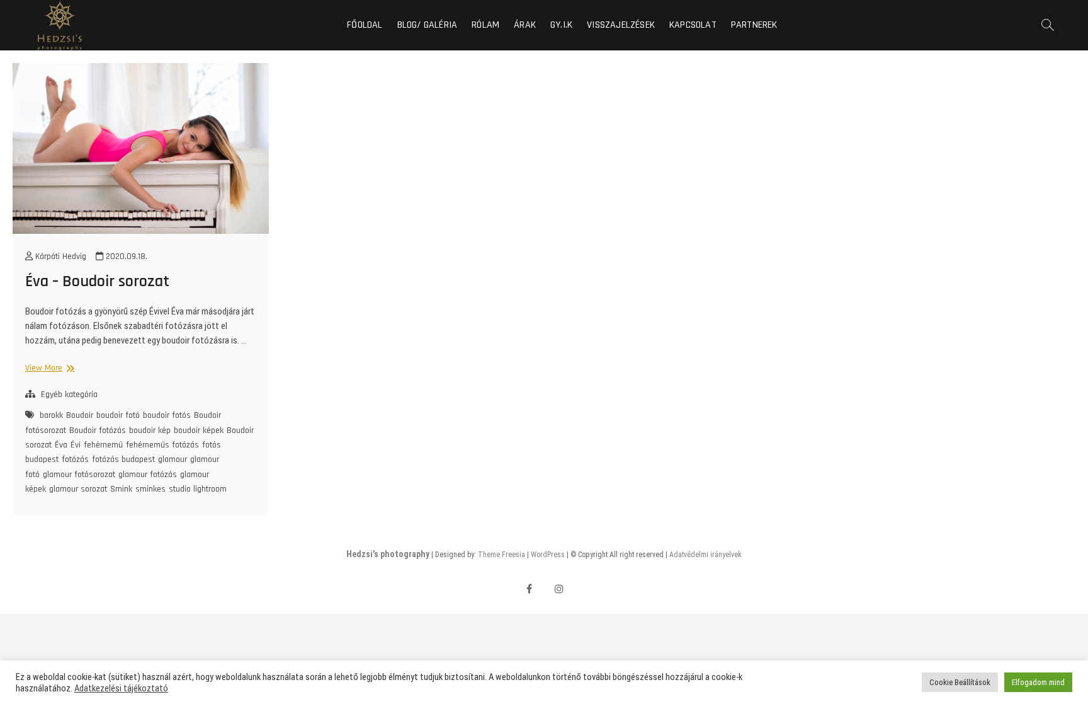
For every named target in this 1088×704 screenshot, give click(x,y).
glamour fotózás (147, 474)
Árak (525, 25)
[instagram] (559, 589)
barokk (51, 415)
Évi (76, 445)
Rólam (485, 25)
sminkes (150, 489)
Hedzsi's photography (387, 554)
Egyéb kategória (69, 394)
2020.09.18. (125, 256)
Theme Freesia (501, 554)
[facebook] (529, 589)
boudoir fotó (118, 415)
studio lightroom (198, 489)
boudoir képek (199, 430)
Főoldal (364, 25)
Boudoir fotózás (97, 430)
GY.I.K (561, 25)
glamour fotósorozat (79, 474)
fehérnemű (103, 445)
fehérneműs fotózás (162, 445)
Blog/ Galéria (427, 25)
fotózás (75, 459)
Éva (61, 445)
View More (46, 368)
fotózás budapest (123, 459)
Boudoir (79, 415)
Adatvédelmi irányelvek (705, 554)
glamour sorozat (78, 489)
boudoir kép (150, 430)
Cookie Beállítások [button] (959, 682)
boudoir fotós (167, 415)
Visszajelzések (621, 25)
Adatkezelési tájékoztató (121, 688)
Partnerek (754, 25)
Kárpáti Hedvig (59, 256)
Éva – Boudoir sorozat (97, 281)
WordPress (548, 554)
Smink (121, 489)
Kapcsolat (693, 25)
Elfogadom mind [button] (1038, 682)
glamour (172, 459)
